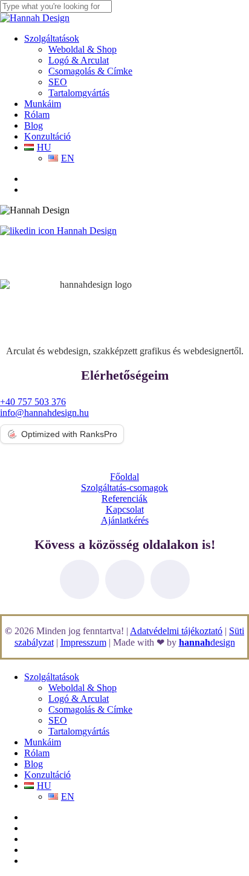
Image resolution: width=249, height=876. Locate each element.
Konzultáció (47, 775)
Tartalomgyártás (78, 731)
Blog (33, 764)
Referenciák (124, 498)
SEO (57, 720)
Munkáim (42, 742)
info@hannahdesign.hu (44, 412)
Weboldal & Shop (82, 688)
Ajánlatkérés (125, 520)
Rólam (37, 753)
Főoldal (124, 477)
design (207, 642)
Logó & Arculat (78, 698)
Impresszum (83, 642)
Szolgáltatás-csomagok (124, 487)
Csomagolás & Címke (90, 709)
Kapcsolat (125, 509)
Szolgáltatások (51, 677)
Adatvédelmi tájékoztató (176, 631)
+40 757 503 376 (33, 402)
